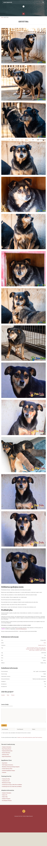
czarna (39, 647)
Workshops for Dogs (6, 782)
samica (30, 650)
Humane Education (6, 752)
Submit (4, 725)
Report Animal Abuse (6, 756)
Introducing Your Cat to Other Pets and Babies (12, 786)
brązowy (36, 647)
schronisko (37, 650)
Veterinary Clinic (5, 754)
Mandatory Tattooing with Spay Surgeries (11, 766)
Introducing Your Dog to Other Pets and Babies (12, 784)
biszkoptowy (32, 647)
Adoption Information (6, 746)
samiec (33, 650)
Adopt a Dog (4, 796)
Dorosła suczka (41, 645)
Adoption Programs (6, 798)
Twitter (8, 695)
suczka (41, 650)
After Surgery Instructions (7, 764)
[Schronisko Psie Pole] (23, 10)
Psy (45, 645)
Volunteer (4, 772)
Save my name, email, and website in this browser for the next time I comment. (17, 732)
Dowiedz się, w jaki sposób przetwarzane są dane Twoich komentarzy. (29, 737)
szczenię (44, 650)
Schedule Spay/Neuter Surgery (8, 770)
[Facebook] (23, 6)
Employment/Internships (7, 750)
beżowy (28, 647)
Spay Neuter (4, 762)
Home (2, 17)
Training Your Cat (5, 780)
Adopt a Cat (4, 794)
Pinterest (12, 695)
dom (45, 647)
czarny (42, 647)
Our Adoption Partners (7, 800)
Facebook (3, 695)
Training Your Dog (6, 778)
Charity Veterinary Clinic (7, 768)
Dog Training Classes (6, 748)
